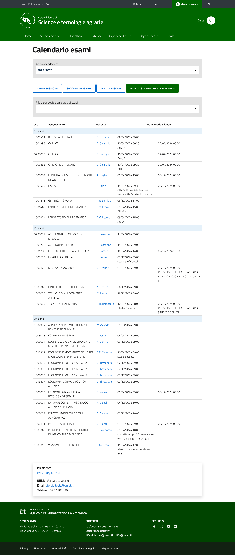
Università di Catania (30, 4)
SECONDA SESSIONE (79, 88)
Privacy (24, 548)
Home (28, 36)
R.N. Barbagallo (105, 304)
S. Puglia (101, 186)
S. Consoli (102, 257)
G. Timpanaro (104, 363)
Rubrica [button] (137, 4)
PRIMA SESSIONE (47, 88)
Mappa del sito (110, 548)
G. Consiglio (103, 143)
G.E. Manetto (104, 352)
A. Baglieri (102, 175)
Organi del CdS (118, 36)
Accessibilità (59, 548)
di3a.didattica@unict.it (99, 535)
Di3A (46, 4)
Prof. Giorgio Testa (48, 472)
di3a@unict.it (124, 535)
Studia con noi (49, 36)
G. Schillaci (103, 268)
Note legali (40, 548)
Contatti (172, 36)
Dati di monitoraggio (84, 548)
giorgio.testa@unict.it (59, 485)
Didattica (76, 36)
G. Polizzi (102, 392)
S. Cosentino (104, 234)
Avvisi (97, 36)
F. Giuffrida (103, 445)
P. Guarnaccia (104, 430)
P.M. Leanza (103, 207)
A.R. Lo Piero (104, 200)
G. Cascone (103, 251)
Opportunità (147, 36)
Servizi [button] (157, 4)
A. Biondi (102, 402)
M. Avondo (103, 325)
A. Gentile (102, 287)
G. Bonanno (103, 137)
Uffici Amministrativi (98, 531)
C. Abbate (102, 413)
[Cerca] (211, 20)
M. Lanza (102, 293)
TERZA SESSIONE (110, 88)
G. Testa (101, 335)
